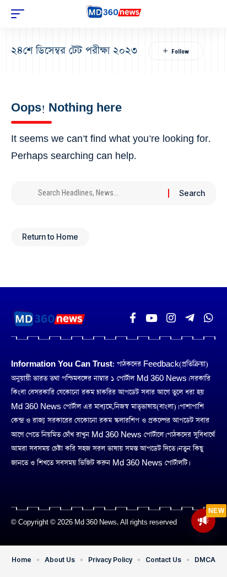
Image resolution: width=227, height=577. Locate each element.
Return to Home (50, 236)
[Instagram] (171, 318)
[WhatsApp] (208, 318)
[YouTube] (151, 318)
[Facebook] (133, 318)
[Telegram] (189, 318)
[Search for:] (99, 193)
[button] (20, 13)
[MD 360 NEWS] (113, 13)
